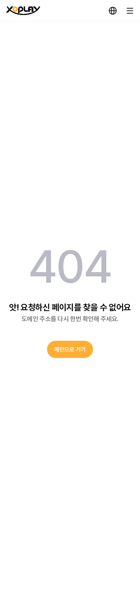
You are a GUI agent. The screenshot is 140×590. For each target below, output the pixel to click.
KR (112, 10)
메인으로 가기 (70, 349)
